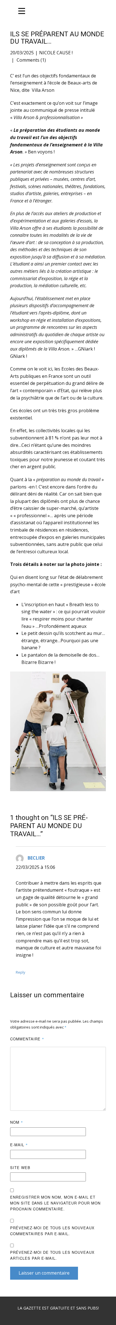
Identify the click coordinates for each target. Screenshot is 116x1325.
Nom (16, 1122)
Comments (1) (30, 60)
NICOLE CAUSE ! (56, 53)
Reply (20, 972)
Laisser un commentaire (44, 1273)
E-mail (19, 1144)
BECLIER (36, 858)
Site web (20, 1167)
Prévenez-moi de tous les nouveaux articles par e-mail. (52, 1255)
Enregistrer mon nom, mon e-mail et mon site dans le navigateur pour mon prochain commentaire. (55, 1203)
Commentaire (27, 1038)
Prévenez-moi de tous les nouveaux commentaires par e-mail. (52, 1230)
